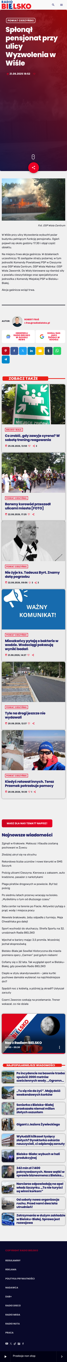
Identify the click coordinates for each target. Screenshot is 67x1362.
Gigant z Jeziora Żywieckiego (38, 1124)
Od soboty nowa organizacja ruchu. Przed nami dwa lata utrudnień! (37, 1203)
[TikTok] (15, 1344)
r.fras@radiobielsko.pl (37, 323)
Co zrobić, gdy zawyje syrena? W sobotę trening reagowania (32, 437)
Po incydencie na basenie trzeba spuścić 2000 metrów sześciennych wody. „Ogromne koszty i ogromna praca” (40, 1078)
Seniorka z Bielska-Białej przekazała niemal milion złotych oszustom (35, 1108)
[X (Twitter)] (10, 1344)
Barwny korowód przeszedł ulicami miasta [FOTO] (28, 506)
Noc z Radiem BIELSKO (23, 1042)
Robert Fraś (31, 319)
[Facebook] (23, 1344)
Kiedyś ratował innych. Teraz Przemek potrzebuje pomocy (29, 783)
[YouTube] (6, 1344)
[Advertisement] (33, 115)
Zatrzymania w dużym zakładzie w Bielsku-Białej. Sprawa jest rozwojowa (40, 1219)
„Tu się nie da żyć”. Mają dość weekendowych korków (38, 1093)
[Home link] (16, 5)
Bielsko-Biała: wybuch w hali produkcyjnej (38, 1156)
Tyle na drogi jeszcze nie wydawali (25, 715)
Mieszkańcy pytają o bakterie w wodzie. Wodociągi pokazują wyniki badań (31, 645)
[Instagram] (19, 1344)
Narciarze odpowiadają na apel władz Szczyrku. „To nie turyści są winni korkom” (39, 1187)
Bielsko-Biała (14, 429)
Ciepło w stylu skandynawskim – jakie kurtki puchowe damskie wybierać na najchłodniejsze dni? (31, 977)
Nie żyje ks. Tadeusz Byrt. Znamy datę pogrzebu (32, 574)
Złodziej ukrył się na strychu (19, 854)
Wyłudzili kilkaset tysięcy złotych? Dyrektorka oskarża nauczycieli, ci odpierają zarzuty (40, 1140)
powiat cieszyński (21, 20)
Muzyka (10, 1036)
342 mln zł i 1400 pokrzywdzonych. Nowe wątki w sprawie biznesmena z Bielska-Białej (40, 1173)
